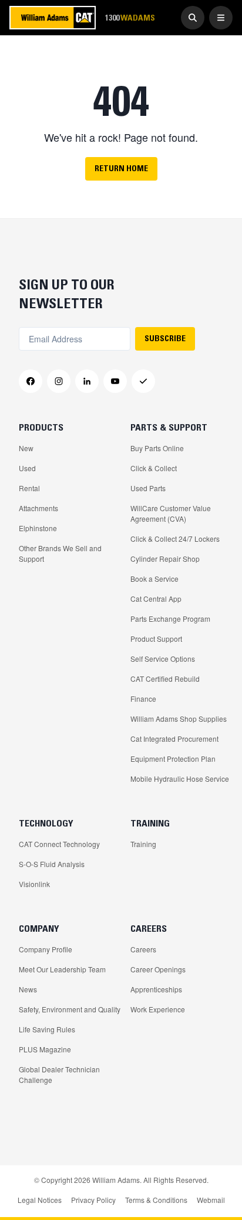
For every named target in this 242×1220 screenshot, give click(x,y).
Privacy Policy (93, 1200)
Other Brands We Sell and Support (60, 553)
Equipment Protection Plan (173, 759)
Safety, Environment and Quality (69, 1009)
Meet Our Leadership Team (62, 969)
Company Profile (45, 949)
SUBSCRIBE (165, 338)
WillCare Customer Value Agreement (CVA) (170, 513)
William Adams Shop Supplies (178, 719)
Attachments (38, 508)
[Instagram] (58, 381)
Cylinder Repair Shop (165, 559)
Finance (143, 699)
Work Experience (157, 1009)
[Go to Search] (192, 17)
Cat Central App (156, 599)
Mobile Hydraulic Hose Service (179, 779)
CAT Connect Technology (59, 844)
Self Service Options (162, 659)
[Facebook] (30, 381)
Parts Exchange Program (170, 619)
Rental (29, 488)
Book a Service (154, 579)
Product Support (156, 639)
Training (143, 844)
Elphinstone (38, 528)
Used (27, 468)
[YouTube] (115, 381)
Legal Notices (40, 1200)
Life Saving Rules (47, 1029)
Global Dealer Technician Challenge (59, 1074)
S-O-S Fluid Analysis (52, 864)
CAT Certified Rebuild (165, 679)
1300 (129, 17)
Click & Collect (153, 468)
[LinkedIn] (87, 381)
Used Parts (148, 488)
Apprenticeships (156, 989)
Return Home (121, 168)
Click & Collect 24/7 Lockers (175, 539)
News (28, 989)
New (26, 448)
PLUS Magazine (45, 1049)
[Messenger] (143, 381)
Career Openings (158, 969)
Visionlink (34, 884)
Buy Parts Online (157, 448)
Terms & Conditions (156, 1200)
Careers (143, 949)
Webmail (211, 1200)
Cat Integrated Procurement (174, 739)
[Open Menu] (221, 17)
